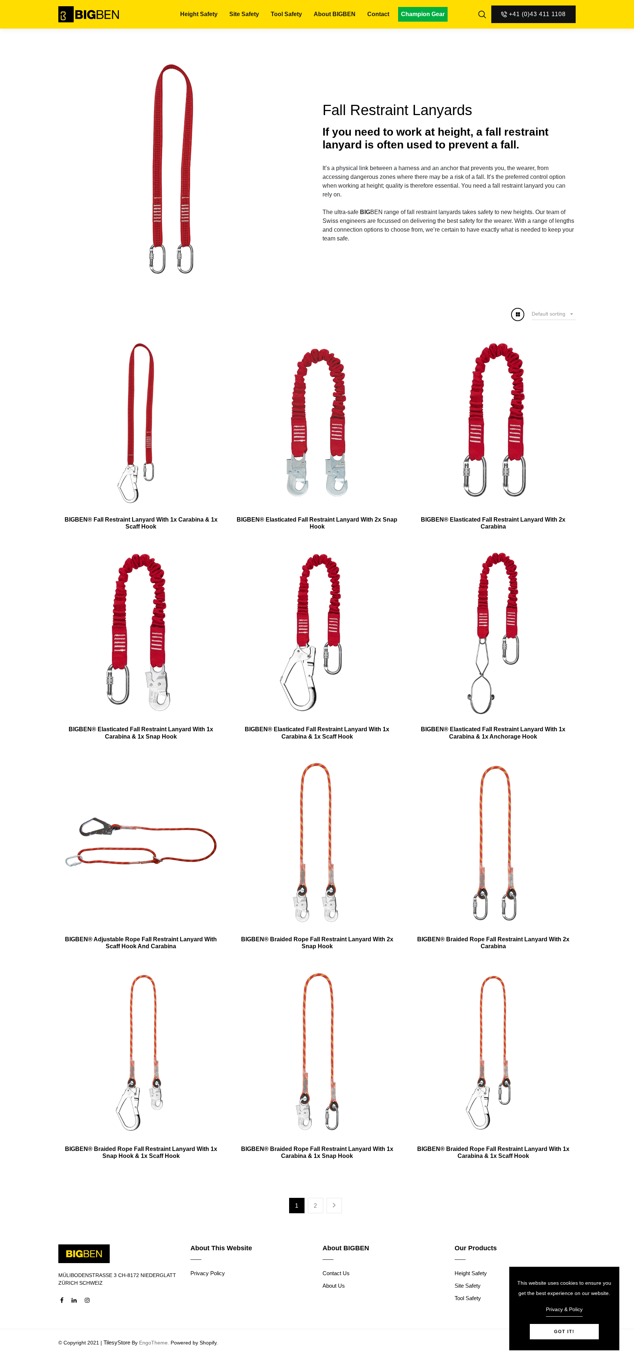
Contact (378, 14)
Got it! (564, 1331)
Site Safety (244, 14)
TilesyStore (116, 1342)
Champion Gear (423, 14)
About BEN (335, 14)
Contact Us (336, 1273)
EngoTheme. (154, 1343)
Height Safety (199, 14)
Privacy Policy (207, 1273)
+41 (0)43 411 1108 (537, 14)
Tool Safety (286, 14)
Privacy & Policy (564, 1309)
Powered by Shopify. (193, 1343)
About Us (334, 1286)
